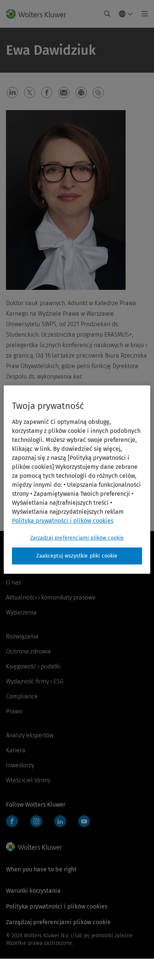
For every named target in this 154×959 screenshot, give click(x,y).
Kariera (15, 750)
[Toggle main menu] (142, 13)
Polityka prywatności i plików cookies (56, 906)
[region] (77, 479)
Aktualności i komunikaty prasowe (51, 597)
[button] (12, 92)
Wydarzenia (21, 612)
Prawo (14, 711)
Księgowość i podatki (33, 666)
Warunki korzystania (33, 890)
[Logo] (39, 14)
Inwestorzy (20, 765)
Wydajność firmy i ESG (35, 681)
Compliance (22, 696)
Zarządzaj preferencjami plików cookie (77, 538)
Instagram (36, 821)
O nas (13, 582)
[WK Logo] (34, 846)
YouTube (84, 821)
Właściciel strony (28, 780)
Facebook (12, 821)
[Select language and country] (126, 13)
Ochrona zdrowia (28, 651)
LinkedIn (60, 821)
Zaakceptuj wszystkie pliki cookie (76, 556)
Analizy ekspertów (29, 735)
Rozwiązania (22, 636)
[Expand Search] (107, 13)
